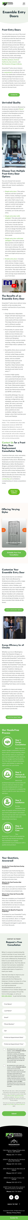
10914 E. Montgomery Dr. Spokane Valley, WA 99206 (14, 1160)
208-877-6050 (16, 1173)
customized (8, 72)
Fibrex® (21, 109)
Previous (4, 530)
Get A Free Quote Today (14, 717)
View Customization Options (14, 609)
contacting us (6, 479)
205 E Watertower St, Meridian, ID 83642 (14, 1169)
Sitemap (9, 1212)
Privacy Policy (16, 1212)
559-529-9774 (16, 1182)
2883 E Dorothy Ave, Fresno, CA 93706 (14, 1178)
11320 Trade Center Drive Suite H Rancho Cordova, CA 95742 (14, 1187)
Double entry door (11, 259)
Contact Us (7, 442)
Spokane (10, 60)
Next (24, 530)
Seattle (4, 60)
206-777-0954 (16, 1154)
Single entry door (11, 191)
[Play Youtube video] (14, 286)
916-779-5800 (16, 1191)
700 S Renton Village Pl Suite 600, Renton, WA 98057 (14, 1151)
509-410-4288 (16, 1164)
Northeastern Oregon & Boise (12, 64)
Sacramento (13, 62)
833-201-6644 (7, 996)
